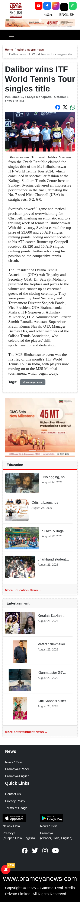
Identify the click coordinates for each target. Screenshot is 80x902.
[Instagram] (56, 6)
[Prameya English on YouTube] (55, 850)
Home (9, 49)
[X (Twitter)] (64, 7)
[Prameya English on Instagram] (45, 850)
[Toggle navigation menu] (11, 35)
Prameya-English (17, 776)
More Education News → (23, 590)
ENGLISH (66, 14)
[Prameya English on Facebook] (24, 850)
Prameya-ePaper (17, 769)
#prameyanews (32, 382)
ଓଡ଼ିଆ (48, 14)
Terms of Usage (16, 808)
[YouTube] (38, 6)
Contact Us (13, 794)
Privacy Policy (15, 801)
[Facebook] (47, 6)
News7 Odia (13, 762)
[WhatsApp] (73, 6)
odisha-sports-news (30, 49)
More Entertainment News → (26, 732)
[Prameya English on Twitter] (35, 850)
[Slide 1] (40, 20)
